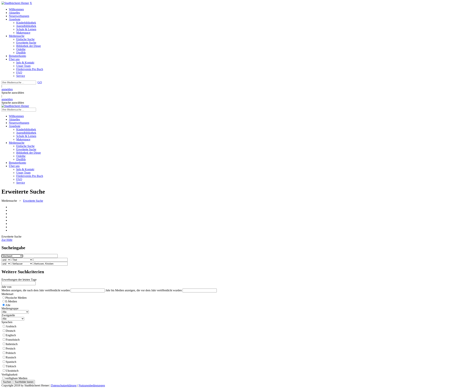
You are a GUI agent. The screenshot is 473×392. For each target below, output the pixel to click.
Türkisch (11, 366)
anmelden (7, 89)
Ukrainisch (12, 370)
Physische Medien (16, 297)
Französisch (13, 339)
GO (40, 82)
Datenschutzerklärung (63, 385)
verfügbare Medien (16, 378)
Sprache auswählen (12, 92)
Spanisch (11, 361)
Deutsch (10, 330)
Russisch (11, 357)
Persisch (10, 348)
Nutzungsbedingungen (92, 385)
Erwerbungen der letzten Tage (19, 279)
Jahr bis (110, 290)
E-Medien (11, 301)
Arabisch (11, 326)
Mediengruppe (9, 308)
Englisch (11, 335)
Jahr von (6, 286)
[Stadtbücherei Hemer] (15, 3)
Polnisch (11, 352)
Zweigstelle (8, 315)
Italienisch (12, 344)
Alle (7, 305)
